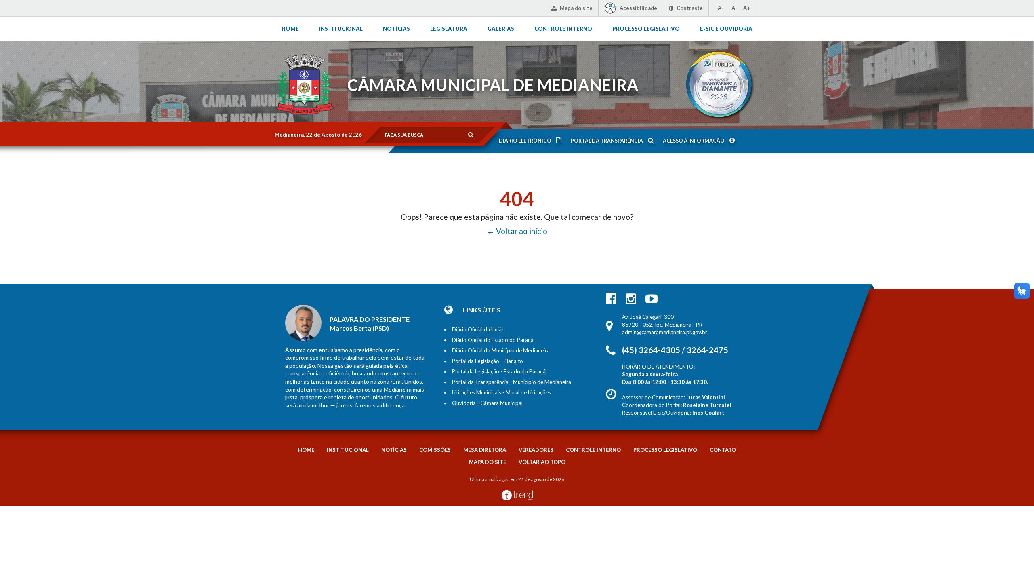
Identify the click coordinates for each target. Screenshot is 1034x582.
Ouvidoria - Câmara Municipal (487, 403)
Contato (723, 450)
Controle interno (563, 28)
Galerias (501, 28)
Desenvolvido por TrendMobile (517, 495)
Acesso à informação (694, 141)
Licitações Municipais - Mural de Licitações (501, 392)
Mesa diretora (484, 450)
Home (290, 28)
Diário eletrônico (525, 141)
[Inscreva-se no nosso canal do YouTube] (651, 298)
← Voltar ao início (517, 231)
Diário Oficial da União (478, 329)
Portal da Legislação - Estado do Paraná (499, 371)
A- (720, 8)
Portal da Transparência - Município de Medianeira (511, 382)
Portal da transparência (607, 141)
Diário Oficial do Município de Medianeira (501, 350)
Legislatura (448, 28)
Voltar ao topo (542, 462)
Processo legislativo (646, 28)
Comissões (435, 450)
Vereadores (536, 450)
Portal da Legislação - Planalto (487, 361)
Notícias (396, 28)
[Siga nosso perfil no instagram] (631, 298)
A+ (746, 8)
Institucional (341, 28)
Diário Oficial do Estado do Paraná (493, 340)
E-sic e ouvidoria (726, 28)
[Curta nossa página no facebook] (611, 298)
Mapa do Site (487, 462)
